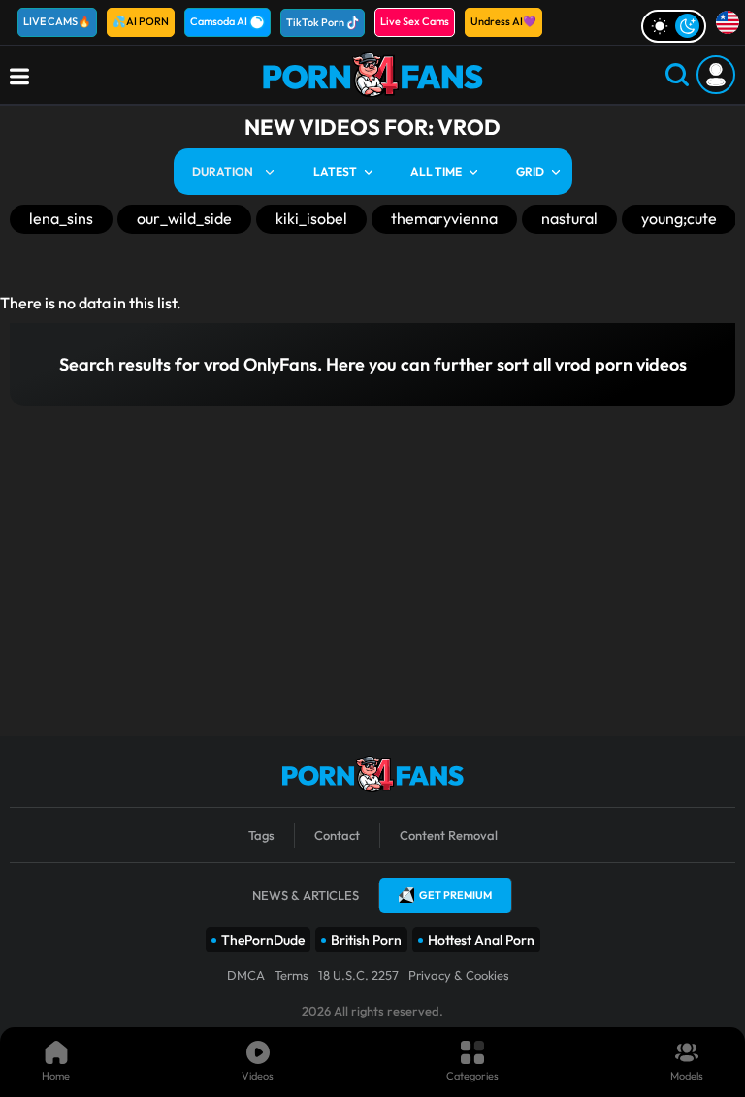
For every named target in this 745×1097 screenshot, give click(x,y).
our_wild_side (184, 218)
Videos (258, 1075)
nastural (569, 218)
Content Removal (449, 835)
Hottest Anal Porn (481, 940)
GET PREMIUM (455, 895)
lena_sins (61, 218)
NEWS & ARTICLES (305, 895)
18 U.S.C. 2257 (358, 975)
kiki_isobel (311, 218)
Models (686, 1075)
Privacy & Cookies (458, 975)
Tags (261, 835)
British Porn (366, 940)
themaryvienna (444, 218)
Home (56, 1075)
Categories (472, 1075)
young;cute (679, 218)
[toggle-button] (673, 26)
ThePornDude (263, 940)
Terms (291, 975)
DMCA (246, 975)
